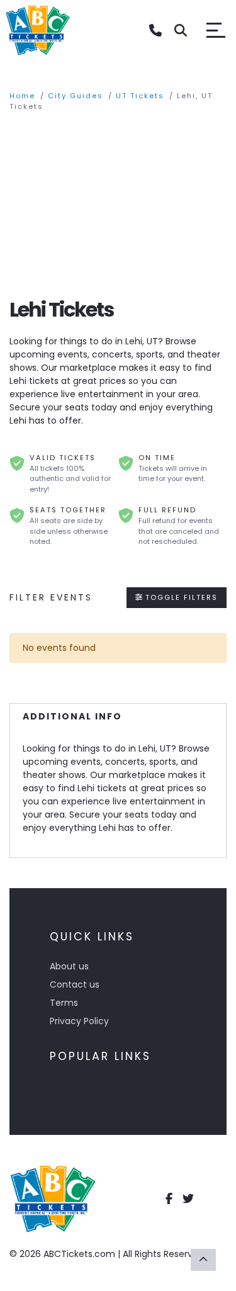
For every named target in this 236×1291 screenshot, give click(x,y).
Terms (64, 1002)
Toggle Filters (180, 597)
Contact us (74, 984)
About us (69, 966)
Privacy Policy (79, 1021)
